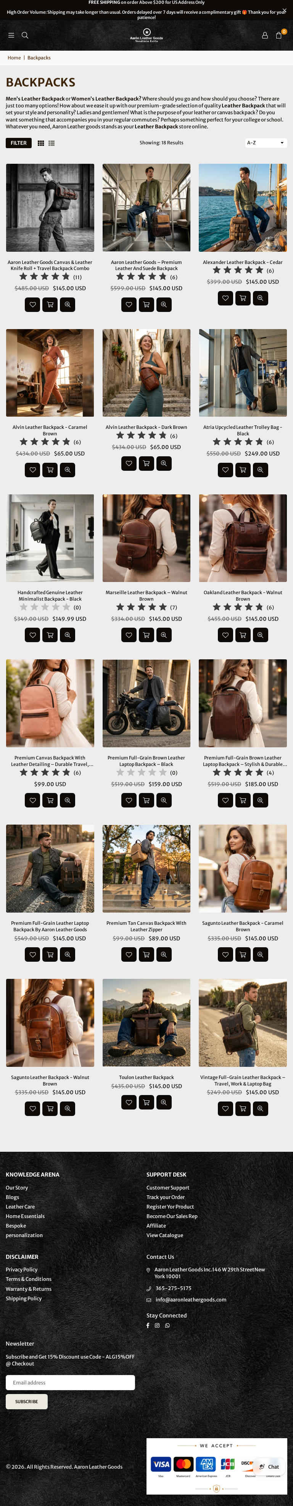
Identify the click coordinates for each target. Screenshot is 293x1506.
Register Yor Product (170, 1207)
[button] (278, 35)
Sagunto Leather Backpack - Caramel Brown (242, 926)
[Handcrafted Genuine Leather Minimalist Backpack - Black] (50, 538)
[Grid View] (40, 143)
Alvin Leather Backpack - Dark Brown (146, 427)
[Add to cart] (50, 304)
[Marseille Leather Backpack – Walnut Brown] (147, 538)
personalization (24, 1235)
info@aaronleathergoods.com (191, 1300)
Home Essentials (25, 1216)
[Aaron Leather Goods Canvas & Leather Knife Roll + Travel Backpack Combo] (50, 208)
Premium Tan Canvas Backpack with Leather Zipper (146, 926)
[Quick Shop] (146, 304)
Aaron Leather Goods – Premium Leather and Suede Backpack (146, 265)
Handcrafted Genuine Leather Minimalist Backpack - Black (50, 596)
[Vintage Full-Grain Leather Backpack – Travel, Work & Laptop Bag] (243, 1023)
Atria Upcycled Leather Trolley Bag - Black (242, 430)
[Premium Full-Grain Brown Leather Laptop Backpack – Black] (147, 703)
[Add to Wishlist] (32, 304)
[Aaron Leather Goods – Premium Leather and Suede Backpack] (147, 208)
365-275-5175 (174, 1288)
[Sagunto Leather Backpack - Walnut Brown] (50, 1023)
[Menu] (11, 35)
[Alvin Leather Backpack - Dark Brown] (147, 373)
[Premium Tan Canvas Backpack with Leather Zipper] (147, 869)
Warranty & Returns (29, 1289)
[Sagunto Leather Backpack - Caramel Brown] (243, 869)
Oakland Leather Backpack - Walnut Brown (243, 596)
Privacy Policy (21, 1269)
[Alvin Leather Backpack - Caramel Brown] (50, 373)
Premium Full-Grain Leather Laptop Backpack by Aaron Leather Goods (50, 926)
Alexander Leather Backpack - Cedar (243, 262)
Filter (19, 143)
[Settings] (265, 35)
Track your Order (165, 1197)
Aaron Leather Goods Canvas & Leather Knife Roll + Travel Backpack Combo (50, 265)
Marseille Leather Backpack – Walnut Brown (146, 596)
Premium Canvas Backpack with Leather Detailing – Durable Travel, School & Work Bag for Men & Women (50, 761)
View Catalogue (164, 1235)
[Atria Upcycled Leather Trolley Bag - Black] (243, 373)
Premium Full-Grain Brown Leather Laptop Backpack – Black (146, 761)
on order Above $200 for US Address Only (146, 10)
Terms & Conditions (29, 1279)
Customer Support (168, 1188)
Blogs (12, 1197)
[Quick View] (67, 304)
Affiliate (156, 1226)
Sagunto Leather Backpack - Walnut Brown (50, 1080)
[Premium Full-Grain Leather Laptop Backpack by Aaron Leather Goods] (50, 869)
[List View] (51, 143)
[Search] (25, 35)
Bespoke (16, 1226)
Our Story (17, 1188)
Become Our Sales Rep (172, 1216)
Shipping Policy (24, 1298)
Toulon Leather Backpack (146, 1077)
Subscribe (26, 1401)
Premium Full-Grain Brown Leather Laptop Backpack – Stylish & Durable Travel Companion (243, 761)
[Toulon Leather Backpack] (147, 1023)
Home (14, 58)
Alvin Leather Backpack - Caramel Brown (50, 430)
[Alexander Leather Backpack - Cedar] (243, 208)
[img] (45, 277)
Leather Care (20, 1207)
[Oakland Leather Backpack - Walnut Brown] (243, 538)
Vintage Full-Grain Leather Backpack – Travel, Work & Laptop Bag (242, 1080)
